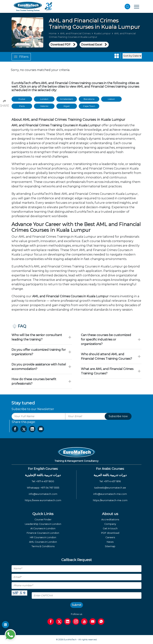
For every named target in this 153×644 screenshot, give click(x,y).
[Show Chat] (10, 634)
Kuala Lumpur (102, 33)
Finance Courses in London (43, 533)
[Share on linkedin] (32, 429)
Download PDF (61, 44)
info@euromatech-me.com (110, 494)
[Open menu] (136, 6)
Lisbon (111, 99)
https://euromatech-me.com (110, 500)
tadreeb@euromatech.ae (110, 487)
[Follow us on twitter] (59, 621)
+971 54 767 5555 (49, 487)
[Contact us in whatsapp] (101, 621)
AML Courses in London (43, 541)
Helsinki (44, 106)
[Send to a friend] (41, 429)
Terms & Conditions (43, 546)
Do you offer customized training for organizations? (39, 352)
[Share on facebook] (15, 429)
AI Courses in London (42, 528)
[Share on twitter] (23, 429)
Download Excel (91, 44)
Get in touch (110, 528)
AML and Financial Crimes (75, 33)
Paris (22, 106)
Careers (110, 537)
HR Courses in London (43, 537)
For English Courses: (43, 468)
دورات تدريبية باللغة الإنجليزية (43, 475)
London (44, 99)
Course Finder (43, 519)
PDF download (110, 533)
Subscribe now (118, 416)
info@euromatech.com (43, 494)
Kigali (67, 106)
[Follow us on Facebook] (50, 621)
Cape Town (89, 106)
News (110, 541)
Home (53, 33)
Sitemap (110, 546)
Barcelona (89, 99)
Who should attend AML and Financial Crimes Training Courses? (106, 356)
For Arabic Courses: (110, 468)
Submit (76, 605)
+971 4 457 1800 (45, 481)
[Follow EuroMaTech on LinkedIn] (5, 624)
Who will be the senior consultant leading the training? (37, 337)
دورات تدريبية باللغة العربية (110, 475)
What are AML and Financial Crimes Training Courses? (107, 371)
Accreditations (110, 519)
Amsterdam (66, 99)
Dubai (21, 99)
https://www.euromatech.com (43, 500)
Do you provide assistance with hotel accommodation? (39, 367)
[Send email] (92, 621)
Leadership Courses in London (43, 524)
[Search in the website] (127, 6)
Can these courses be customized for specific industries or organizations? (106, 339)
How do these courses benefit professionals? (34, 381)
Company (110, 524)
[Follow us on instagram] (76, 621)
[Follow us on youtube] (84, 621)
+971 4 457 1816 (112, 481)
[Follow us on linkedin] (67, 621)
